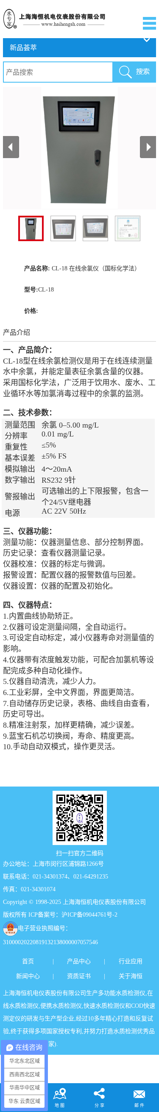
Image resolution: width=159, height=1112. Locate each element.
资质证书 (79, 976)
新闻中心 (28, 976)
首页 (28, 961)
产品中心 (79, 961)
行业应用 (130, 961)
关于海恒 (130, 976)
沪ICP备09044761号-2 (89, 915)
